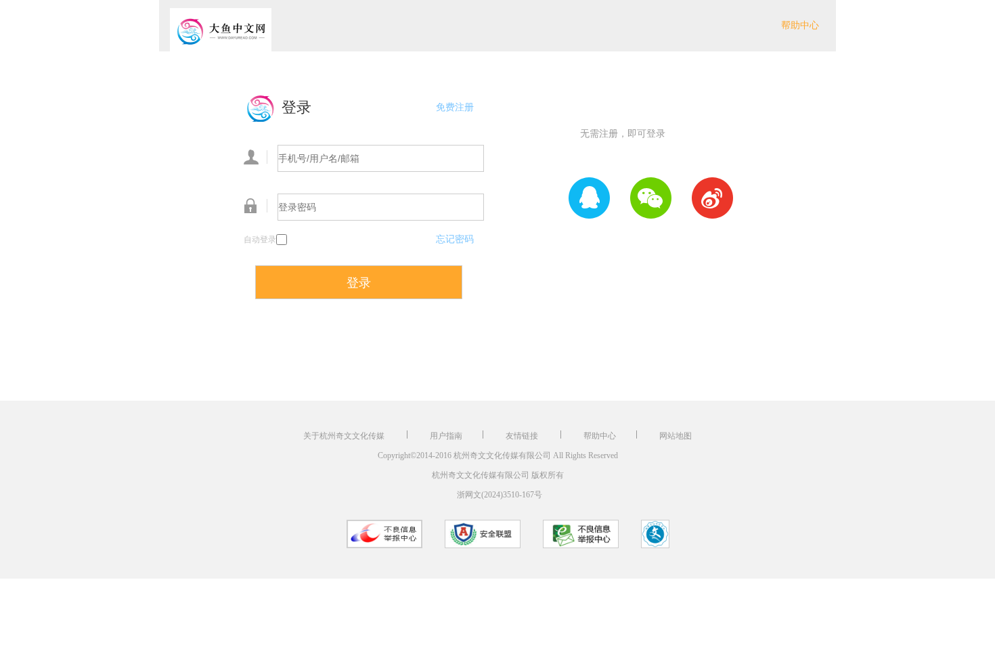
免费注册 (455, 107)
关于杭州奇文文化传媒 (344, 436)
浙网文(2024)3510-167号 (499, 494)
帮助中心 (800, 25)
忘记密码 (455, 239)
